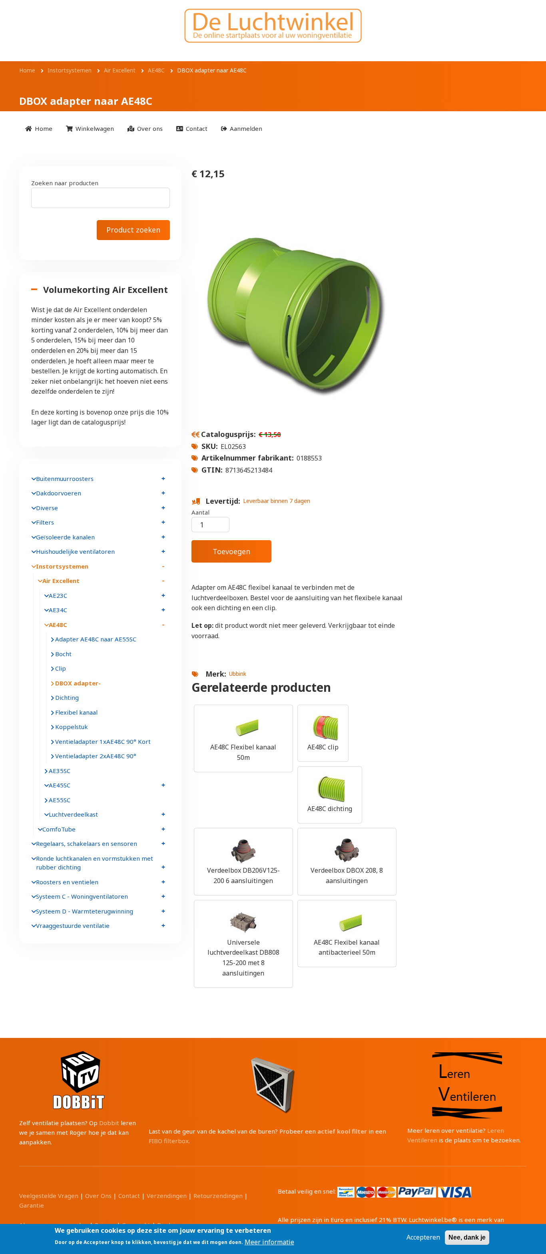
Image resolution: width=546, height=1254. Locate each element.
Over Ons (98, 1196)
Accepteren (423, 1237)
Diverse (47, 508)
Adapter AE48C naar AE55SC (95, 639)
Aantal (200, 512)
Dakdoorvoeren (58, 493)
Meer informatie (269, 1241)
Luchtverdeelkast (73, 814)
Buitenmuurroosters (65, 479)
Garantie (31, 1205)
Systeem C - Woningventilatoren (82, 896)
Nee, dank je (467, 1237)
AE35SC (59, 771)
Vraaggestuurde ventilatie (73, 925)
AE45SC (59, 785)
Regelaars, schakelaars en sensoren (86, 843)
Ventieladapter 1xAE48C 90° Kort (103, 741)
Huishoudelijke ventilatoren (75, 551)
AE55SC (59, 800)
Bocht (63, 654)
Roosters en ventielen (67, 882)
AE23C (58, 595)
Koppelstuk (71, 727)
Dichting (67, 697)
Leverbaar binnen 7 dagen (276, 501)
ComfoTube (59, 829)
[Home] (273, 25)
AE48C (58, 625)
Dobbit (109, 1123)
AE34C (58, 610)
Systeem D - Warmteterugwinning (84, 911)
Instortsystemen (62, 566)
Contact (129, 1196)
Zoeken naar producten (64, 183)
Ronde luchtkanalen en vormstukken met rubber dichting (94, 862)
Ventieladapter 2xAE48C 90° (95, 756)
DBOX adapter (76, 683)
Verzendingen (167, 1196)
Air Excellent (61, 581)
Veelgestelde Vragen (48, 1196)
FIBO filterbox (169, 1141)
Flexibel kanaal (76, 712)
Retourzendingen (218, 1196)
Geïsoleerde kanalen (65, 537)
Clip (60, 668)
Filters (45, 522)
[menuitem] (38, 128)
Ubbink (237, 673)
